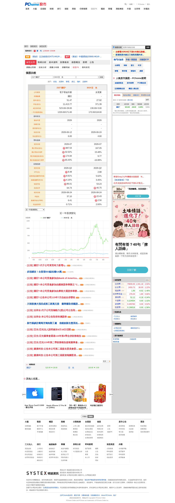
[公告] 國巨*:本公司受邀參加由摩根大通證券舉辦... (61, 291)
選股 (66, 8)
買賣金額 (28, 448)
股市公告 (122, 422)
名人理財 (64, 451)
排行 (59, 8)
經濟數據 (122, 457)
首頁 (27, 8)
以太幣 (118, 287)
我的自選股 (127, 95)
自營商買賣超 (29, 457)
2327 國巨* (61, 88)
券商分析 (77, 444)
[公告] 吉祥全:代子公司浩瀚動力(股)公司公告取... (60, 310)
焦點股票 (110, 457)
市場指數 (40, 432)
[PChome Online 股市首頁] (56, 4)
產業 (86, 454)
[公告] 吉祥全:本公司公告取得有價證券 (55, 316)
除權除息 (132, 426)
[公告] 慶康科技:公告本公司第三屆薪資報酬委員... (60, 355)
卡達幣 (118, 300)
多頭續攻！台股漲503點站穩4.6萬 (50, 271)
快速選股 (143, 426)
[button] (111, 394)
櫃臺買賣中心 (135, 328)
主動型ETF (144, 59)
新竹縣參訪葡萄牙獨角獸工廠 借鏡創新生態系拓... (58, 323)
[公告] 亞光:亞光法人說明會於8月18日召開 (57, 329)
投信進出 (134, 319)
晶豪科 (85, 82)
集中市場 (40, 426)
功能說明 (133, 339)
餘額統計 (52, 448)
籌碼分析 (42, 62)
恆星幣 (118, 307)
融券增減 (52, 454)
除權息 (147, 8)
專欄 (63, 444)
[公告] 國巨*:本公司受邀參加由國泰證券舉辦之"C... (61, 284)
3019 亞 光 (92, 88)
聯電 (67, 82)
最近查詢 (117, 95)
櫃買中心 (40, 429)
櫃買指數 (28, 429)
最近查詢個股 (89, 426)
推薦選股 (143, 429)
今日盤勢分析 (77, 451)
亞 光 (71, 367)
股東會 (131, 432)
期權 (110, 8)
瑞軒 (78, 82)
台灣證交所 (117, 328)
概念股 (75, 435)
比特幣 (137, 8)
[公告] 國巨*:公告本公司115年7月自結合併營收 (59, 297)
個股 (99, 422)
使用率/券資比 (54, 457)
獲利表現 (86, 67)
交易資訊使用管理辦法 (51, 487)
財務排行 (40, 454)
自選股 (43, 8)
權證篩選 (52, 429)
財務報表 (64, 62)
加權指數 (28, 426)
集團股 (75, 432)
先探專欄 (64, 460)
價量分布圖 (54, 67)
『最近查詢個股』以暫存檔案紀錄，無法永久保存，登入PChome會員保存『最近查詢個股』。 (130, 112)
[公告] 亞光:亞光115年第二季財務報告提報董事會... (61, 342)
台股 (86, 451)
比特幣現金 (117, 294)
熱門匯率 (122, 451)
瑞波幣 (118, 290)
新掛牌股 (122, 426)
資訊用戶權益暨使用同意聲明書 (95, 480)
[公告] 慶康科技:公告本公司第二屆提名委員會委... (60, 348)
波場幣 (118, 304)
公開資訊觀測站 (119, 331)
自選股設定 (89, 432)
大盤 (35, 8)
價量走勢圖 (31, 67)
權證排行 (52, 432)
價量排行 (136, 95)
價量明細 (66, 67)
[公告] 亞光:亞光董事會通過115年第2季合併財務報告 (62, 336)
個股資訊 (33, 46)
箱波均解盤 (65, 448)
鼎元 (73, 82)
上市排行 (40, 448)
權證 (103, 8)
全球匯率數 (122, 448)
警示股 (121, 432)
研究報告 (76, 448)
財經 (96, 457)
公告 (92, 62)
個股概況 (75, 62)
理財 (96, 460)
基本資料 (53, 62)
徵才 (114, 495)
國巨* (29, 367)
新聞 (130, 4)
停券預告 (122, 429)
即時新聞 (89, 444)
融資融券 (134, 316)
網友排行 (40, 460)
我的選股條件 (145, 432)
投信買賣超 (29, 454)
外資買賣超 (29, 451)
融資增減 (52, 451)
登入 (148, 4)
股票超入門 (65, 454)
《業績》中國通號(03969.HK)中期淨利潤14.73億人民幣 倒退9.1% (87, 56)
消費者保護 (85, 495)
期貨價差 (64, 429)
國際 (96, 448)
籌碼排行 (40, 457)
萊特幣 (118, 297)
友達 (55, 82)
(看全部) (130, 100)
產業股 (75, 429)
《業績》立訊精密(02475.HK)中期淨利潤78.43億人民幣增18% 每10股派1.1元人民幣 (47, 56)
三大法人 (117, 316)
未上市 (87, 457)
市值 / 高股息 (131, 59)
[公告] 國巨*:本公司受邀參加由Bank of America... (61, 278)
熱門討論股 (118, 59)
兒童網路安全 (95, 495)
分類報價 (83, 8)
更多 (104, 361)
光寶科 (61, 82)
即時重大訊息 (145, 95)
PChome (141, 4)
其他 (96, 454)
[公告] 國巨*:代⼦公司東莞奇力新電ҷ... (54, 265)
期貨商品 (64, 426)
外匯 (129, 8)
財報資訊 (88, 435)
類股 (74, 8)
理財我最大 (65, 457)
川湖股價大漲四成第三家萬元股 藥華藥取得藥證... (58, 304)
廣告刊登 (77, 495)
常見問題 (116, 339)
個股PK (94, 8)
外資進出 (117, 319)
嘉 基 (43, 51)
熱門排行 (110, 454)
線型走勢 (30, 62)
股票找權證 (53, 426)
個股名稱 (118, 47)
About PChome (106, 495)
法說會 (131, 429)
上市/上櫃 (76, 426)
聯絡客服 (116, 342)
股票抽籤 (122, 435)
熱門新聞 (88, 448)
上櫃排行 (40, 451)
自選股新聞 (89, 438)
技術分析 (43, 67)
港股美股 (119, 8)
